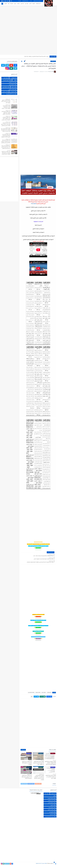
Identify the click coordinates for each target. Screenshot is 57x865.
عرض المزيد (23, 749)
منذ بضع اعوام (51, 554)
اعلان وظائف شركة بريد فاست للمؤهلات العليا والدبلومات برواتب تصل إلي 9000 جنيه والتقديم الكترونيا (5, 119)
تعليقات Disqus (23, 783)
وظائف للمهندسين (31, 692)
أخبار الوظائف (38, 3)
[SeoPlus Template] (55, 863)
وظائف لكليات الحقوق (13, 89)
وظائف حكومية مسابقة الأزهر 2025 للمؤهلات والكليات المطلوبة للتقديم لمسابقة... (50, 763)
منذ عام (54, 760)
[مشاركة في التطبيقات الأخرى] (31, 697)
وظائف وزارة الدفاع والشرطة (11, 93)
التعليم (6, 3)
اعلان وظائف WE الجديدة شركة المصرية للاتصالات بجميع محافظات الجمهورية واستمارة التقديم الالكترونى (5, 136)
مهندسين (26, 3)
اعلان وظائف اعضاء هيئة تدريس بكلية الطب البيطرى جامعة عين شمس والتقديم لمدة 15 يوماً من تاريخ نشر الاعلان (5, 141)
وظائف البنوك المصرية (7, 80)
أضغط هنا (38, 622)
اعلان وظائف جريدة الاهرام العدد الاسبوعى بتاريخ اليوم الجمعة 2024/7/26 (27, 777)
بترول (15, 3)
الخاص (30, 3)
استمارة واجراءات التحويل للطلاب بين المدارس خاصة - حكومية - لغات (5, 101)
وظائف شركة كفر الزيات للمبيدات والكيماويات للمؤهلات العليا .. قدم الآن (6, 107)
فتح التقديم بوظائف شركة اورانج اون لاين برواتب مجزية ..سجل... (43, 555)
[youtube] (9, 1)
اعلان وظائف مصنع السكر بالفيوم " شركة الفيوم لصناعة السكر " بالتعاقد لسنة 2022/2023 (6, 113)
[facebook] (11, 1)
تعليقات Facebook (31, 783)
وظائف (15, 80)
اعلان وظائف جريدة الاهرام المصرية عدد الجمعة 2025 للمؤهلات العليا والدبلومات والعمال (6, 153)
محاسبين (22, 3)
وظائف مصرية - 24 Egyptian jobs (41, 863)
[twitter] (5, 1)
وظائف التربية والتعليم (13, 82)
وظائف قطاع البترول (52, 807)
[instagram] (7, 68)
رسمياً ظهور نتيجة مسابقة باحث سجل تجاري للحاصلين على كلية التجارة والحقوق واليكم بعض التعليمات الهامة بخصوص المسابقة (5, 147)
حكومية (33, 3)
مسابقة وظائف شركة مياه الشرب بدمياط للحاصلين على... (38, 56)
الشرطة (11, 3)
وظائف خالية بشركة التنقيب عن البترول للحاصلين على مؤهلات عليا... (51, 777)
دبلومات (18, 3)
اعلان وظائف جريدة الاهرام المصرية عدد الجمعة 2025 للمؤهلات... (27, 763)
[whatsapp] (2, 1)
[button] (49, 697)
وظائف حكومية (38, 692)
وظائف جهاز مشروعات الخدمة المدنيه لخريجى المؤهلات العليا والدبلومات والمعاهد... (40, 562)
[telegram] (7, 1)
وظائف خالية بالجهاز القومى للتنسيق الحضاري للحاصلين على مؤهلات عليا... (38, 763)
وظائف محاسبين (5, 91)
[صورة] (14, 101)
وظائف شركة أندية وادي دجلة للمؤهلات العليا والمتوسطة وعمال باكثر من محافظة (5, 130)
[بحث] (2, 4)
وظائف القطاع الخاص (13, 84)
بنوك (9, 3)
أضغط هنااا (33, 203)
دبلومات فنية (44, 692)
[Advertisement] (28, 14)
